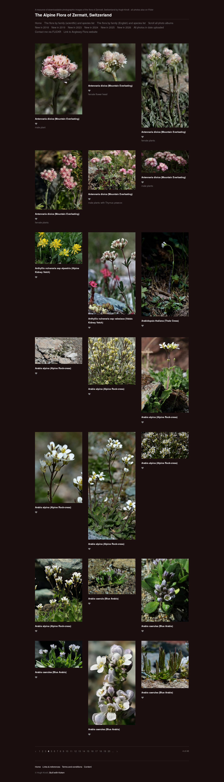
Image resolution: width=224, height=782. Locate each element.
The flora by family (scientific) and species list (69, 23)
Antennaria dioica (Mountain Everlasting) (57, 118)
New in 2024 (91, 27)
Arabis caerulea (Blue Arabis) (157, 626)
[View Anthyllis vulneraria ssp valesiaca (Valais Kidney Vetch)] (111, 274)
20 (109, 751)
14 (84, 751)
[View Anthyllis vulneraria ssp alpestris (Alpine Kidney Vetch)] (58, 249)
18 (100, 751)
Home (38, 23)
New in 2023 (75, 27)
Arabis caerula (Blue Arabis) (103, 598)
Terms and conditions (72, 766)
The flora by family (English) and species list (121, 23)
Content (88, 766)
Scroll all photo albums (160, 23)
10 (67, 751)
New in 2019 (58, 27)
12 (75, 751)
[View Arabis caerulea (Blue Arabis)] (165, 591)
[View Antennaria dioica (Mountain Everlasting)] (58, 80)
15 (88, 751)
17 (96, 751)
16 (92, 751)
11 (71, 751)
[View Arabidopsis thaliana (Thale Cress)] (165, 275)
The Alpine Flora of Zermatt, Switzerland (73, 15)
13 (79, 751)
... (113, 751)
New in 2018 (42, 27)
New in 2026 (124, 27)
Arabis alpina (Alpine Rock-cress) (53, 368)
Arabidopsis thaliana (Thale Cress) (160, 320)
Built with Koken (57, 772)
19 (105, 751)
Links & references (51, 766)
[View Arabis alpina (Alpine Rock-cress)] (58, 351)
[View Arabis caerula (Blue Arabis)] (111, 578)
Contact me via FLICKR (48, 31)
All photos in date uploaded (149, 27)
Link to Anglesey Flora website (80, 31)
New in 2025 (108, 27)
